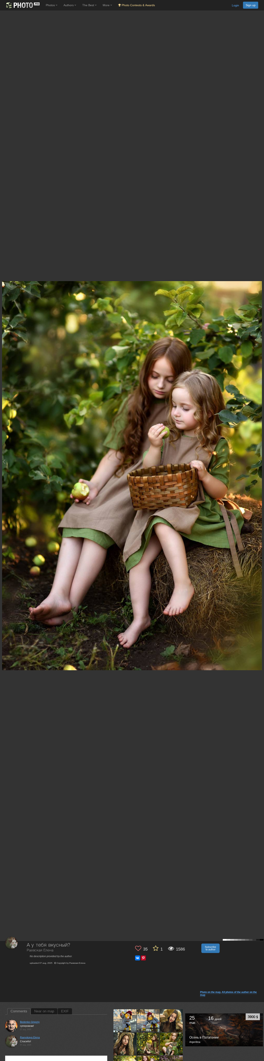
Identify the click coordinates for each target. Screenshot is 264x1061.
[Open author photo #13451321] (125, 1020)
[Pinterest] (143, 957)
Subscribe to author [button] (210, 948)
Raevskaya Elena (30, 1037)
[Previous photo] (3, 461)
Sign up (251, 5)
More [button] (106, 5)
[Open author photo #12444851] (171, 1043)
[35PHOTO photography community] (22, 5)
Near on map (44, 1011)
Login (235, 5)
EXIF (65, 1011)
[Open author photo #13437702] (125, 1043)
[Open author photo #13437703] (171, 1020)
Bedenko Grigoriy (30, 1022)
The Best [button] (88, 5)
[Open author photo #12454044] (148, 1043)
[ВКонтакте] (137, 957)
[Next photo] (259, 461)
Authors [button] (69, 5)
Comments (19, 1011)
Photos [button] (51, 5)
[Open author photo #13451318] (148, 1020)
